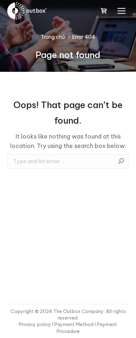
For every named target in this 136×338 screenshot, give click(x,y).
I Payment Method (73, 324)
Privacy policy (35, 324)
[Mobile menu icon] (121, 11)
